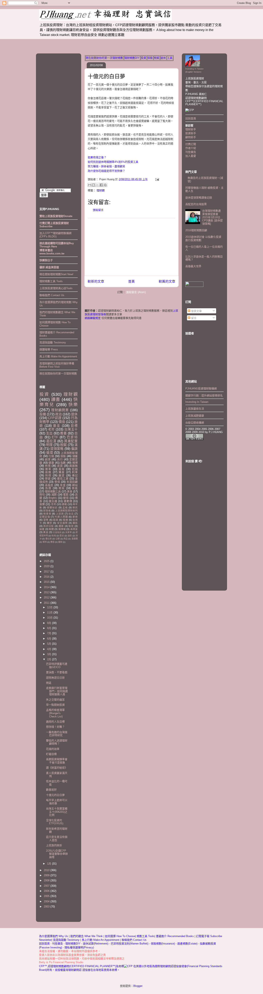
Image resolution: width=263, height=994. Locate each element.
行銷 (51, 456)
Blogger (137, 985)
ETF (55, 437)
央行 (60, 459)
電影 (66, 494)
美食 (69, 491)
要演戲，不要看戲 (56, 672)
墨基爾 (75, 539)
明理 (49, 445)
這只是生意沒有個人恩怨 (56, 838)
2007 (47, 885)
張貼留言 (98, 209)
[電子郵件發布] (156, 179)
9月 (49, 623)
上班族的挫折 (54, 845)
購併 (49, 523)
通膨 (61, 526)
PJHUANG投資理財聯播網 (201, 388)
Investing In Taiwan (196, 401)
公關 (57, 539)
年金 (63, 485)
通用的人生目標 (55, 721)
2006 (47, 890)
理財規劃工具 (53, 491)
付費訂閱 (190, 144)
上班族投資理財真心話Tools (56, 288)
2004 (47, 901)
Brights (52, 497)
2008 (47, 880)
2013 (47, 592)
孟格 (65, 507)
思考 (53, 504)
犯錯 (75, 469)
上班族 (60, 513)
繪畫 (41, 529)
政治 (58, 414)
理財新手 (190, 129)
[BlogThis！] (93, 185)
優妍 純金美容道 (49, 267)
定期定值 (44, 516)
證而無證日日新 (55, 677)
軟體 (51, 529)
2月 (49, 659)
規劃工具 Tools (146, 936)
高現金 (74, 529)
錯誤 (55, 519)
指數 (63, 462)
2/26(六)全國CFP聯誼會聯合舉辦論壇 (57, 854)
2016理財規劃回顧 (196, 230)
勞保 (57, 481)
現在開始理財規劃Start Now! (56, 274)
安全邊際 (62, 523)
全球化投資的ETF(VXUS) (54, 822)
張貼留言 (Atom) (136, 292)
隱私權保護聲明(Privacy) (79, 947)
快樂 (73, 404)
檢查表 (47, 513)
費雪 (52, 542)
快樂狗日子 (46, 260)
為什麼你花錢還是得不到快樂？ (106, 170)
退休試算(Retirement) (95, 943)
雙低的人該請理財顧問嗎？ (56, 742)
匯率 (48, 469)
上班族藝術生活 (194, 408)
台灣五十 (71, 429)
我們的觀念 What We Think (87, 936)
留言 (193, 318)
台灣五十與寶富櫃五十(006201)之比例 (56, 811)
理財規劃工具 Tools (51, 281)
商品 (65, 539)
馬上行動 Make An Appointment (58, 356)
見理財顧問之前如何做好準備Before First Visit (56, 365)
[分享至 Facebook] (101, 185)
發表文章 (196, 311)
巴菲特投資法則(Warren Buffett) (129, 943)
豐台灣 (48, 539)
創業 (48, 459)
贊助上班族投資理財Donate (55, 216)
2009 (47, 875)
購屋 (62, 472)
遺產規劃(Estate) (187, 943)
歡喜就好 (51, 789)
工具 (169, 57)
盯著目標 (51, 754)
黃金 (45, 532)
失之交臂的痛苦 (55, 699)
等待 (45, 542)
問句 (42, 494)
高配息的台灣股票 (196, 204)
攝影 (75, 523)
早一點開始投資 (55, 704)
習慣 (45, 519)
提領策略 (57, 448)
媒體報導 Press (48, 349)
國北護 (53, 501)
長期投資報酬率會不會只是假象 (56, 761)
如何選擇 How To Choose (120, 936)
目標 (74, 425)
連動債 (68, 501)
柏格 (54, 536)
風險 (62, 469)
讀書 (55, 399)
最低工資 (62, 478)
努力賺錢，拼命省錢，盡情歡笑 (106, 166)
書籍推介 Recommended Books (175, 936)
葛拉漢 (51, 441)
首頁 (131, 281)
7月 (49, 633)
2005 (47, 896)
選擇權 (62, 529)
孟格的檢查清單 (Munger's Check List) (55, 713)
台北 (71, 513)
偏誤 (74, 448)
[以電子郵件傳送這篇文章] (90, 185)
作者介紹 (190, 148)
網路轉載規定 (93, 318)
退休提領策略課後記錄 (198, 197)
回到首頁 (190, 118)
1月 (49, 863)
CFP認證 (54, 418)
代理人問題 (61, 516)
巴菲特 (72, 437)
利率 (75, 472)
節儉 (75, 516)
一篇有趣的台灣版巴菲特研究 (56, 734)
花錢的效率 (52, 748)
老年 (51, 429)
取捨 (71, 526)
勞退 (48, 478)
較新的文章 (96, 281)
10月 (50, 617)
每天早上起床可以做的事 (56, 802)
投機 (42, 414)
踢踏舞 (73, 465)
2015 (47, 581)
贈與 (62, 488)
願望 (62, 475)
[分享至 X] (97, 185)
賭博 (75, 462)
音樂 (42, 504)
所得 (48, 475)
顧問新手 (190, 137)
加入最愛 (190, 155)
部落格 (47, 510)
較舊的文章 (167, 281)
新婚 (48, 472)
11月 (50, 612)
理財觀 (101, 190)
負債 (48, 488)
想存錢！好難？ (55, 726)
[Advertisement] (131, 247)
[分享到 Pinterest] (105, 185)
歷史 (62, 536)
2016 (47, 576)
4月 (49, 649)
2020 (47, 566)
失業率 (68, 532)
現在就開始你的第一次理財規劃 (104, 57)
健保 (66, 497)
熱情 (48, 465)
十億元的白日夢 (106, 76)
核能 (75, 488)
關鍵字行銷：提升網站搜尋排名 (204, 395)
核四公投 (48, 526)
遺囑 (64, 504)
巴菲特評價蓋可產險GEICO (56, 665)
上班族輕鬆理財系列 (66, 510)
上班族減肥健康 (194, 415)
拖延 (48, 682)
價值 (62, 422)
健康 (51, 462)
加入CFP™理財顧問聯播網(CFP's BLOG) (55, 235)
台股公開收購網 (194, 422)
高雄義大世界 (193, 266)
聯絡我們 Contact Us (51, 295)
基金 (57, 425)
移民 (75, 507)
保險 (150, 57)
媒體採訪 (52, 507)
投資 (143, 57)
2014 (47, 587)
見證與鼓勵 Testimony (52, 342)
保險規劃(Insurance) (163, 943)
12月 (50, 607)
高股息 (49, 485)
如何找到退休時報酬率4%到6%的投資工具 (113, 161)
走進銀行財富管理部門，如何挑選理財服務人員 (57, 691)
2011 (47, 602)
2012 (47, 597)
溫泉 (70, 536)
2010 (47, 870)
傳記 (75, 475)
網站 (75, 485)
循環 (49, 452)
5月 (49, 643)
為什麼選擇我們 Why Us (54, 936)
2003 (47, 906)
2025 (47, 561)
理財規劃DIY (132, 57)
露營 (60, 542)
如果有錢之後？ (97, 157)
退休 (163, 57)
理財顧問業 (60, 410)
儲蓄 (75, 456)
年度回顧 (72, 481)
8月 (49, 628)
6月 (49, 638)
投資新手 (190, 133)
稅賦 (156, 57)
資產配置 (71, 441)
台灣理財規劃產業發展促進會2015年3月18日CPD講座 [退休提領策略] (212, 217)
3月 (49, 654)
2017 (47, 571)
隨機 (65, 519)
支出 (49, 433)
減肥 (54, 494)
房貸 (60, 465)
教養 (63, 433)
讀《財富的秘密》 (56, 767)
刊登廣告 (190, 152)
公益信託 (57, 532)
